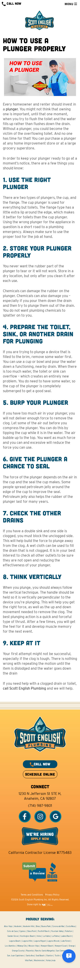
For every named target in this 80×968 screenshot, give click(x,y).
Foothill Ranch (44, 931)
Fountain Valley (57, 931)
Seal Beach (40, 955)
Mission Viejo (33, 946)
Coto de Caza (12, 931)
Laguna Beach (14, 941)
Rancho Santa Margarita (44, 951)
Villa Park (28, 960)
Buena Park (45, 926)
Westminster (39, 960)
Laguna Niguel (40, 941)
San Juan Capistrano (15, 955)
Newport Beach (47, 946)
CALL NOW (13, 3)
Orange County (18, 951)
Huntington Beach (27, 936)
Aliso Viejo (8, 926)
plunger (12, 109)
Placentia (29, 951)
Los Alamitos (10, 946)
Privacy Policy (52, 894)
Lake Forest (65, 941)
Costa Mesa (70, 926)
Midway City (22, 946)
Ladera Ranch (66, 936)
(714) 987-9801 (40, 806)
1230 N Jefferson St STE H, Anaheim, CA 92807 (40, 796)
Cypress (22, 931)
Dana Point (31, 931)
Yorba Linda (50, 960)
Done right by (34, 904)
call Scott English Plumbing (24, 688)
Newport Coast (61, 946)
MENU (69, 4)
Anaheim (17, 926)
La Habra (46, 936)
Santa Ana (30, 955)
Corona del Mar (58, 926)
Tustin (57, 955)
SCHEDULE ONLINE (40, 774)
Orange (71, 946)
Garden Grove (13, 936)
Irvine (39, 936)
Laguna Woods (53, 941)
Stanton (49, 955)
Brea (38, 926)
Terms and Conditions (32, 894)
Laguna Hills (27, 941)
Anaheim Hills (28, 926)
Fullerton (68, 931)
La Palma (55, 936)
